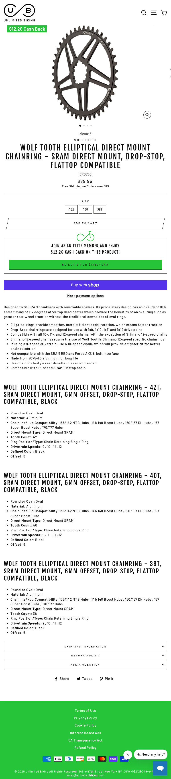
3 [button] (88, 126)
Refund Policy (85, 748)
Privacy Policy (85, 718)
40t (85, 209)
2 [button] (84, 126)
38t (99, 209)
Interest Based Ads (85, 733)
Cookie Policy (85, 725)
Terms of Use (85, 710)
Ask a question (85, 664)
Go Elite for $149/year (85, 264)
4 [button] (91, 126)
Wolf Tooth (85, 139)
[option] (85, 73)
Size (85, 201)
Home (84, 133)
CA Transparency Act (85, 740)
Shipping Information (85, 646)
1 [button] (80, 126)
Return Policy (85, 655)
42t (71, 209)
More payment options (85, 296)
